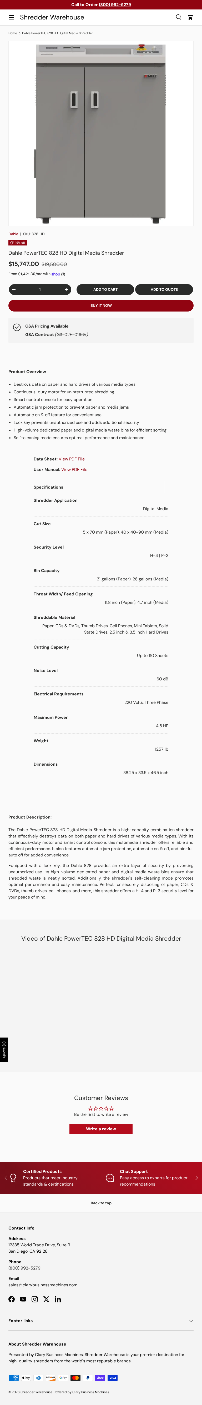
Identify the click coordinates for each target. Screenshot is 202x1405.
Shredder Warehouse (36, 1392)
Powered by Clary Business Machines (81, 1392)
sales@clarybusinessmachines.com (42, 1285)
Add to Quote (164, 289)
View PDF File (72, 459)
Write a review (101, 1129)
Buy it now (101, 305)
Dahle (13, 234)
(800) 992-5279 (24, 1268)
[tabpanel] (101, 636)
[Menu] (11, 17)
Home (12, 33)
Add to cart (105, 289)
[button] (190, 17)
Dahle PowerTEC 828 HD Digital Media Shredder (57, 33)
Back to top (101, 1203)
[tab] (48, 487)
